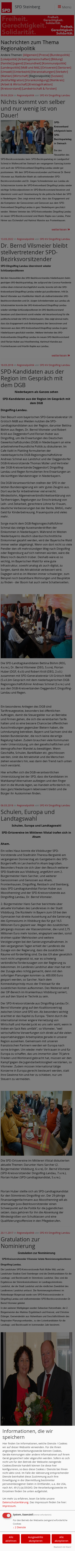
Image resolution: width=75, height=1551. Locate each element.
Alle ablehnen (11, 1538)
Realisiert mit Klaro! (62, 1547)
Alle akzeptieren (61, 1538)
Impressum (9, 1506)
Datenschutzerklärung (15, 1502)
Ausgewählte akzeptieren (35, 1538)
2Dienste (19, 1527)
